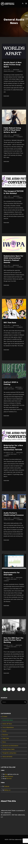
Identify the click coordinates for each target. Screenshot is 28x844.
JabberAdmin (16, 69)
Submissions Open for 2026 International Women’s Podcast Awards (13, 259)
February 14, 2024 (8, 645)
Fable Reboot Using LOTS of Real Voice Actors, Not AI (12, 130)
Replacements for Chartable (12, 574)
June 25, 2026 (7, 135)
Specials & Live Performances (10, 745)
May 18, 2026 (7, 325)
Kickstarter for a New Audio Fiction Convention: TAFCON (13, 447)
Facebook (6, 786)
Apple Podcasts (9, 776)
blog (6, 774)
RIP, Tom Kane (10, 323)
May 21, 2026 (7, 265)
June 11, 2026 (7, 196)
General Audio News (9, 71)
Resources (5, 734)
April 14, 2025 (7, 518)
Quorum (4, 731)
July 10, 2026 (7, 69)
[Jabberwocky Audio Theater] (7, 4)
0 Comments (20, 71)
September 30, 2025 (8, 452)
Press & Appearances (8, 727)
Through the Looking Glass (9, 753)
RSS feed (8, 778)
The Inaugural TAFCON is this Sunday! (13, 192)
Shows (4, 742)
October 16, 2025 (8, 387)
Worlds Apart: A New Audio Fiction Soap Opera (13, 64)
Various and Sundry (7, 756)
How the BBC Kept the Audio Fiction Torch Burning (13, 640)
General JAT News (7, 723)
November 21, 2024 (8, 577)
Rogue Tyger (5, 738)
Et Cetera (4, 716)
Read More (6, 96)
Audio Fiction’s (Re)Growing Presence (14, 514)
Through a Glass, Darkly (8, 749)
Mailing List (7, 790)
